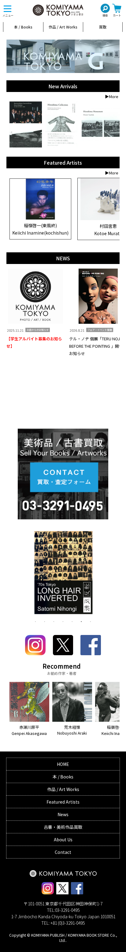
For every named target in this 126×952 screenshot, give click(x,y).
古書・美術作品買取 (63, 827)
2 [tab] (45, 621)
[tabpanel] (63, 574)
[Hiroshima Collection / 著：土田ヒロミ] (61, 124)
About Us (63, 839)
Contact (63, 852)
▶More (111, 96)
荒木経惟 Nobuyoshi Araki (72, 730)
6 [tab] (81, 621)
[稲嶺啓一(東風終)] (40, 218)
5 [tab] (72, 621)
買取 (102, 26)
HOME (63, 764)
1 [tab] (35, 621)
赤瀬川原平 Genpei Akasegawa (29, 730)
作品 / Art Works (63, 26)
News (63, 814)
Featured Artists (63, 802)
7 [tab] (90, 621)
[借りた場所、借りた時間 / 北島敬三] (25, 124)
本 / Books (23, 26)
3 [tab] (54, 621)
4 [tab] (63, 621)
